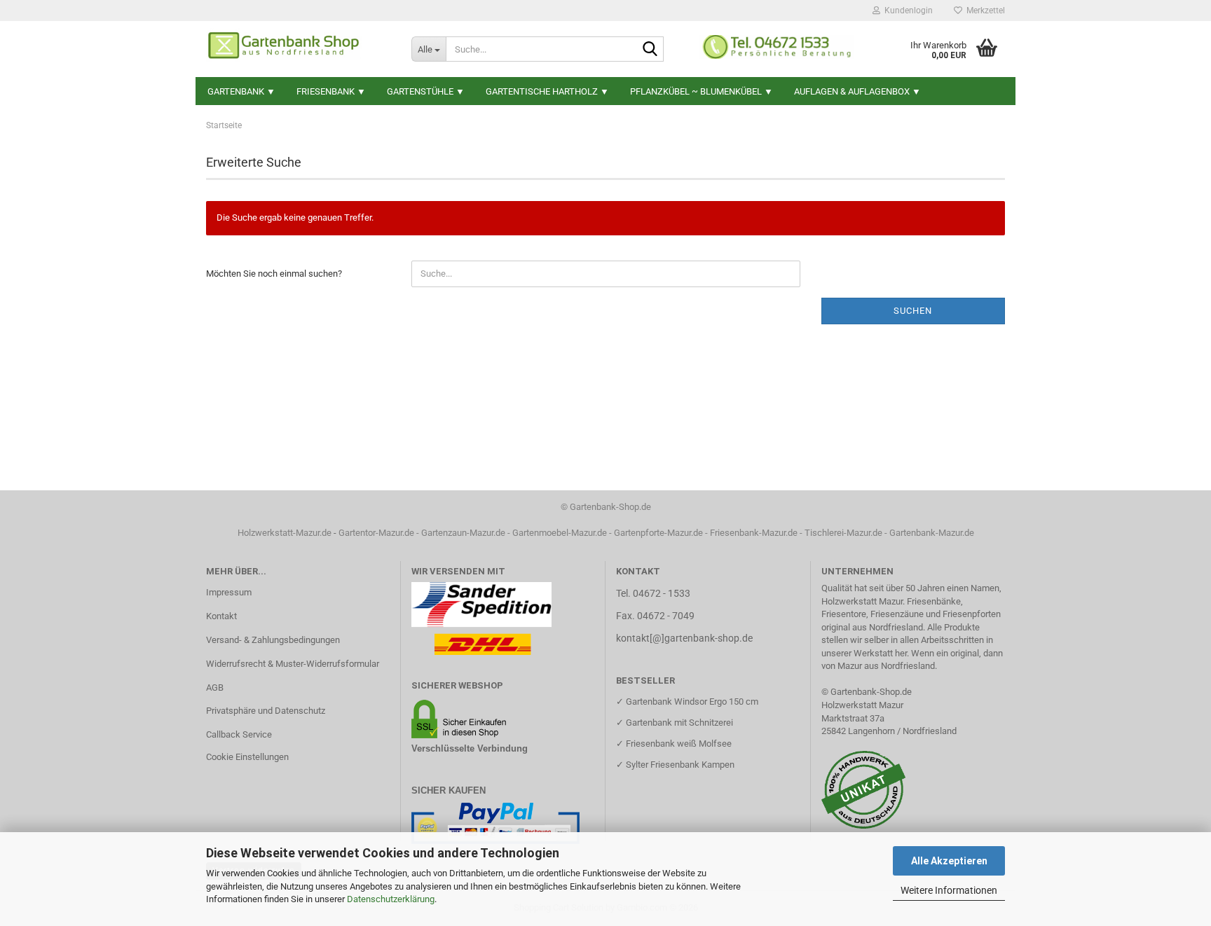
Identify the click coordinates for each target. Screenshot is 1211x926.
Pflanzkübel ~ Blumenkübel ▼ (701, 91)
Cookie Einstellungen (247, 757)
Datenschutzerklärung (391, 899)
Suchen (913, 310)
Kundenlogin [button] (906, 10)
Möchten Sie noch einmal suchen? (274, 273)
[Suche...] (650, 49)
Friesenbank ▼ (331, 91)
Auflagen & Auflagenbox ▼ (857, 91)
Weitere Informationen (949, 890)
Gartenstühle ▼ (426, 91)
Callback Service (239, 734)
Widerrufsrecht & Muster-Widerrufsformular (292, 663)
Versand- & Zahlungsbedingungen (273, 640)
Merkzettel (983, 10)
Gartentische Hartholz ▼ (547, 91)
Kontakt (221, 616)
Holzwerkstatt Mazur (862, 705)
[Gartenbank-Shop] (298, 49)
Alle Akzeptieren (949, 860)
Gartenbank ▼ (241, 91)
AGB (215, 687)
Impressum (229, 592)
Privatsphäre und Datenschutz (265, 710)
